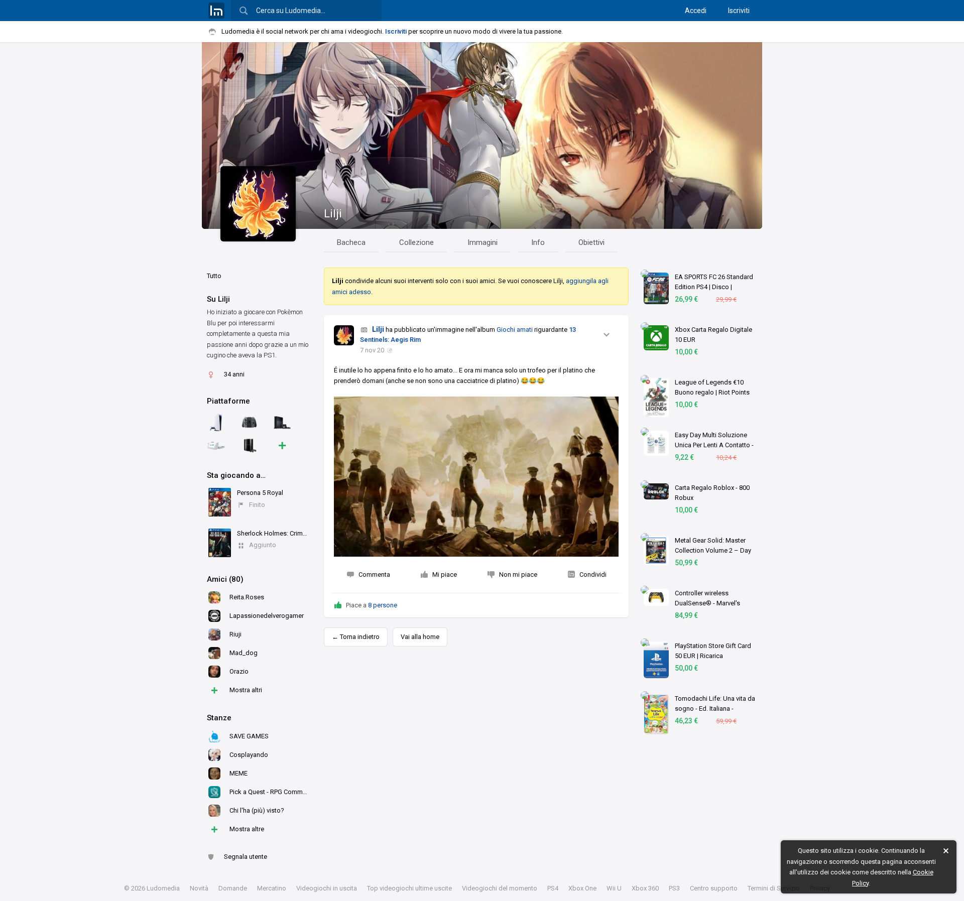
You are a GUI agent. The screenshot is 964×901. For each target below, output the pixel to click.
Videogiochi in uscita (326, 888)
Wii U (614, 888)
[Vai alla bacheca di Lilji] (344, 335)
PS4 (552, 888)
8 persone (382, 605)
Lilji (333, 213)
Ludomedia (163, 888)
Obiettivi (591, 242)
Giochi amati (515, 329)
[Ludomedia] (216, 10)
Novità (199, 888)
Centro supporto (714, 888)
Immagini (482, 242)
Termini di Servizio (774, 888)
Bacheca (351, 242)
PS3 (674, 888)
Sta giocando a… (236, 475)
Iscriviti (739, 11)
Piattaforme (228, 401)
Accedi (695, 11)
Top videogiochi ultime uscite (409, 888)
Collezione (416, 242)
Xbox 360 (645, 888)
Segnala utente (245, 856)
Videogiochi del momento (499, 888)
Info (538, 242)
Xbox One (582, 888)
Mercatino (271, 888)
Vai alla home (420, 636)
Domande (232, 888)
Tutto (214, 276)
